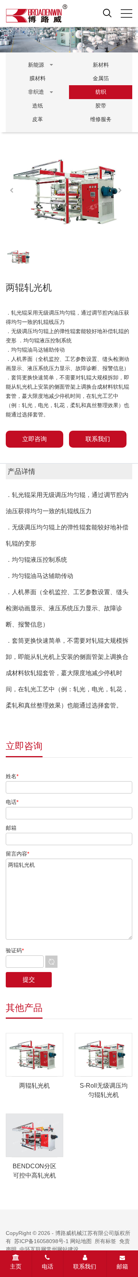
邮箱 (122, 1266)
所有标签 (105, 1241)
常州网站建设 (62, 1249)
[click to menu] (126, 13)
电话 (47, 1266)
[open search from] (107, 13)
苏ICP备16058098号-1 (41, 1241)
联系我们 (84, 1266)
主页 (15, 1266)
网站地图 (81, 1241)
